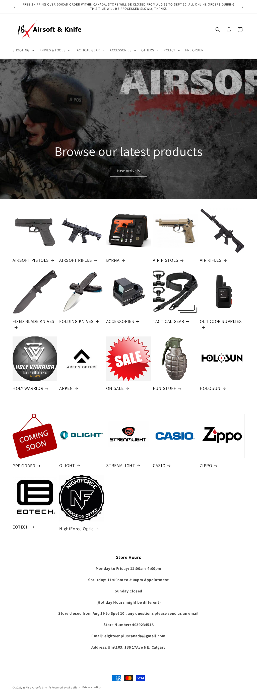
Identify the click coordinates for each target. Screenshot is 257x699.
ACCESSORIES (120, 321)
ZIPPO (206, 465)
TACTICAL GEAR (168, 321)
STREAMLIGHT (120, 465)
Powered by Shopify (65, 687)
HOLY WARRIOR (28, 388)
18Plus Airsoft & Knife (37, 687)
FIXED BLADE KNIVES (33, 321)
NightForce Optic (76, 529)
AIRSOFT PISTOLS (31, 260)
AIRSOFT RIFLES (75, 260)
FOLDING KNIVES (76, 321)
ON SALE (115, 388)
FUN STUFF (164, 388)
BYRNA (113, 260)
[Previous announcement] (14, 7)
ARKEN (66, 388)
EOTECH (21, 527)
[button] (23, 50)
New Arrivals (128, 170)
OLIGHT (67, 465)
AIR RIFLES (211, 260)
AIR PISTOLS (165, 260)
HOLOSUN (210, 388)
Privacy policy (91, 687)
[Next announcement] (242, 7)
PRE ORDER (24, 466)
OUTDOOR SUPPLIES (221, 321)
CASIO (159, 465)
